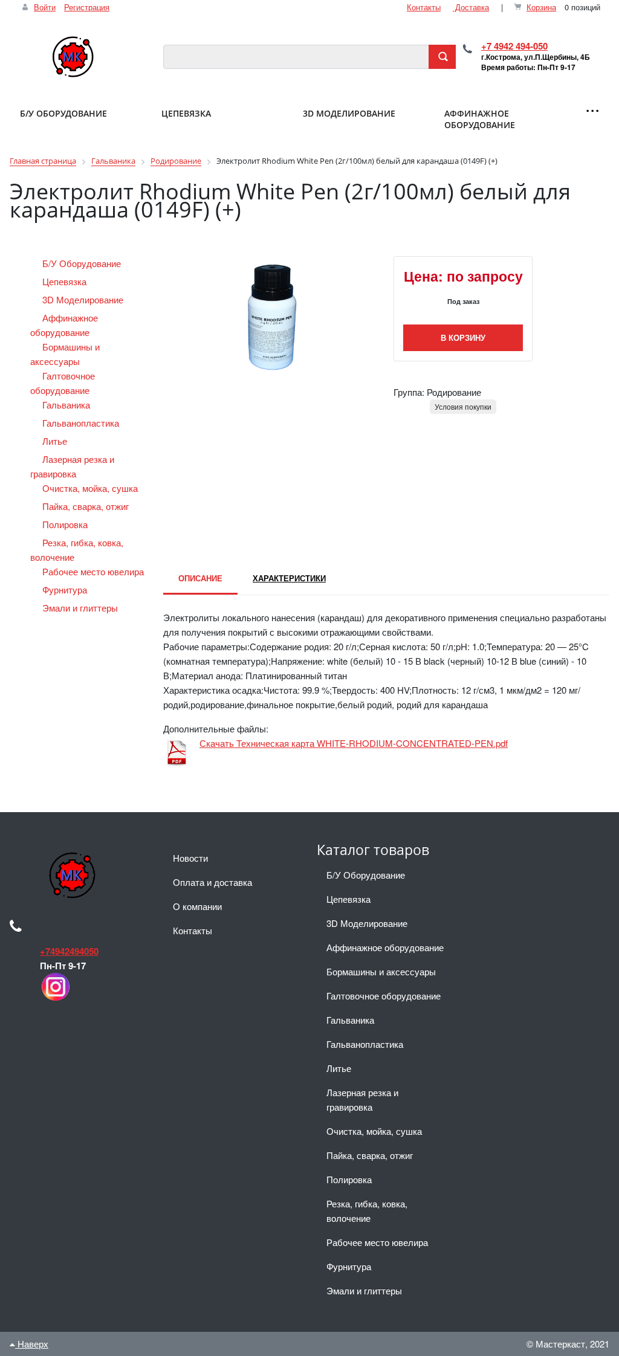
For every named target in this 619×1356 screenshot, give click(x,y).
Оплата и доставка (212, 882)
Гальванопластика (82, 422)
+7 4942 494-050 (514, 46)
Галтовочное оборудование (383, 995)
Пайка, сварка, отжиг (86, 506)
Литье (56, 440)
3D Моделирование (84, 299)
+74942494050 (69, 951)
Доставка (471, 7)
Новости (190, 857)
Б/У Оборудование (82, 263)
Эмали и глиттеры (81, 607)
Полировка (66, 524)
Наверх (31, 1343)
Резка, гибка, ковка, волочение (366, 1210)
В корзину (463, 337)
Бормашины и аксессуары (381, 971)
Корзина (541, 7)
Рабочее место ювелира (94, 571)
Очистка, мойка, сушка (91, 488)
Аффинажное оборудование (385, 947)
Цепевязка (65, 281)
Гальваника (67, 404)
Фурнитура (65, 589)
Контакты (424, 7)
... (592, 104)
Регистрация (86, 7)
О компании (197, 906)
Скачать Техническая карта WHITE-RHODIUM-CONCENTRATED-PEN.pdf (353, 743)
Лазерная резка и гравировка (362, 1099)
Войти (45, 7)
